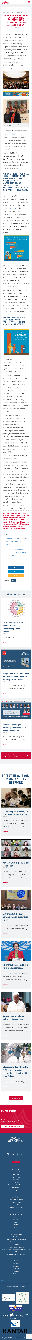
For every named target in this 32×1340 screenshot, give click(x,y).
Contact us (16, 1274)
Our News (16, 1236)
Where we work (16, 1214)
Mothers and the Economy (13, 12)
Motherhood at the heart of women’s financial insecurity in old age (15, 916)
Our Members (16, 1177)
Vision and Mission (16, 1172)
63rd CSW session (9, 134)
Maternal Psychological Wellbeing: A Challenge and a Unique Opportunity (14, 727)
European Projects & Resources (16, 1247)
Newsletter (16, 1271)
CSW (13, 580)
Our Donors (16, 1182)
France (16, 1227)
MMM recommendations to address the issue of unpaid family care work (16, 552)
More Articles (16, 1098)
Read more (5, 831)
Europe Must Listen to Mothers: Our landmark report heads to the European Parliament (16, 676)
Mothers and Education (16, 1207)
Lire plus (5, 642)
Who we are (16, 1169)
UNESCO (16, 1222)
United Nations (16, 1219)
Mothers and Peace (16, 1205)
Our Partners (16, 1179)
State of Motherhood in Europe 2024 (16, 1239)
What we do (16, 1197)
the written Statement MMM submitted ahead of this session (17, 541)
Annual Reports (16, 1187)
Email (17, 575)
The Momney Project (16, 1242)
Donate (16, 1162)
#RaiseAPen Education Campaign (16, 1254)
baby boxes (13, 208)
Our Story (16, 1174)
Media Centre (5, 1280)
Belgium (16, 1224)
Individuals (16, 1263)
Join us (16, 1261)
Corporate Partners (16, 1268)
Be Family (16, 1244)
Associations (16, 1266)
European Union (16, 1217)
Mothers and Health (16, 1202)
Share (16, 567)
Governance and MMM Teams (16, 1185)
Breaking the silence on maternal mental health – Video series (16, 1250)
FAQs (16, 1190)
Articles (6, 10)
